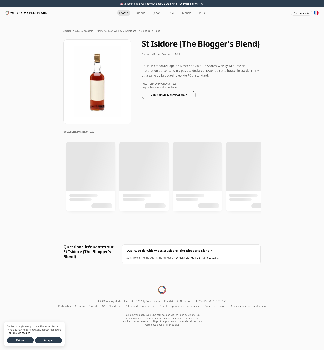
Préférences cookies (216, 306)
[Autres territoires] (316, 12)
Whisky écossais (84, 30)
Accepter (48, 340)
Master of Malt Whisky (109, 30)
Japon (157, 13)
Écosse (123, 13)
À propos (80, 306)
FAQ (103, 306)
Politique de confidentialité (141, 306)
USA (171, 13)
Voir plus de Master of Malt (169, 95)
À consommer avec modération (248, 306)
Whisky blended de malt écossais (197, 257)
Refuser (20, 340)
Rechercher (64, 306)
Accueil (67, 30)
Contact (92, 306)
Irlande (140, 13)
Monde (186, 13)
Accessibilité (194, 306)
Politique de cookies (19, 332)
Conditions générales (171, 306)
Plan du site (115, 306)
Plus (202, 13)
